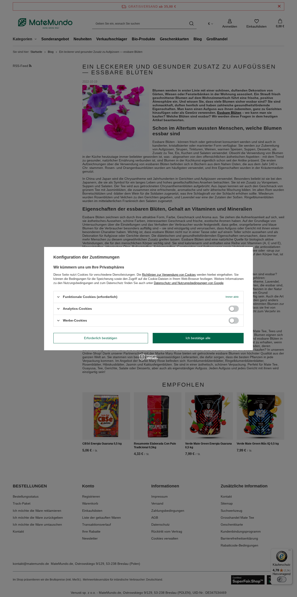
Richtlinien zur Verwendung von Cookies (169, 274)
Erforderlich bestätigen (100, 338)
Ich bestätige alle (198, 338)
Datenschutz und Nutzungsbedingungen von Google (188, 282)
